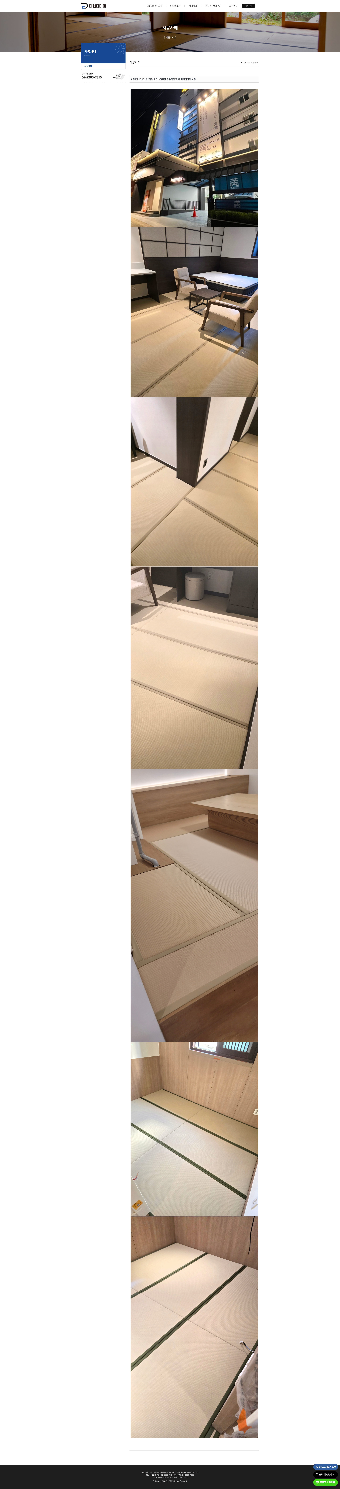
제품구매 (248, 6)
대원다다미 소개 (154, 6)
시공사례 (193, 6)
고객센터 (233, 6)
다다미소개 (175, 6)
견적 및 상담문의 (213, 6)
